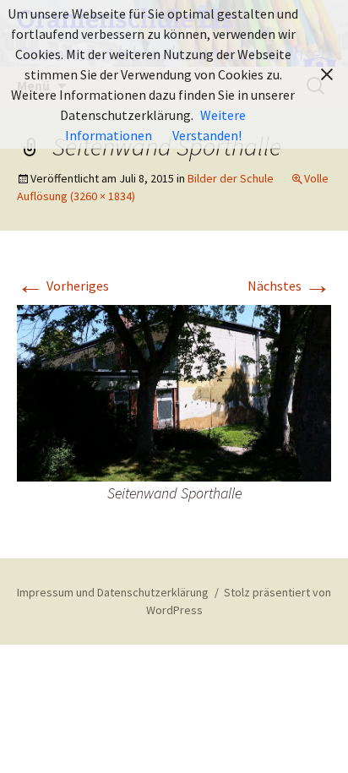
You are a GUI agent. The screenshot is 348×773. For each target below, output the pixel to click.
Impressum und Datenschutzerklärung (113, 592)
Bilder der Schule (231, 178)
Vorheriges (63, 285)
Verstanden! (207, 135)
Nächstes (289, 285)
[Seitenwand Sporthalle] (174, 392)
